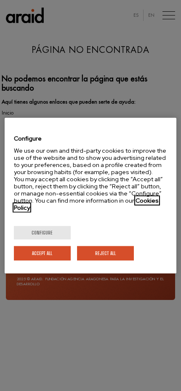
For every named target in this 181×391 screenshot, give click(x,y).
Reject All (105, 253)
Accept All (42, 253)
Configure (42, 232)
